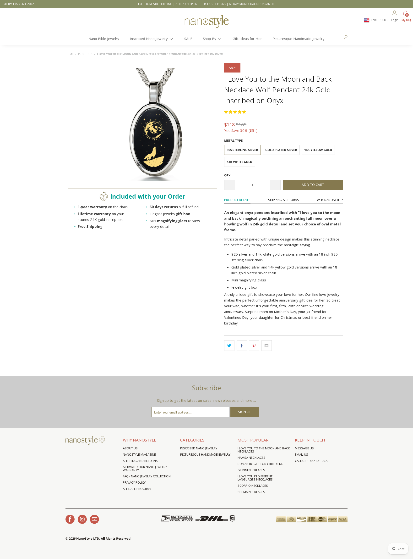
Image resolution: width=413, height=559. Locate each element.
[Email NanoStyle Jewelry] (94, 519)
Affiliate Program (137, 488)
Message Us (304, 448)
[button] (235, 111)
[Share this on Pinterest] (254, 345)
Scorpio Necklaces (253, 485)
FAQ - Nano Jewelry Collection (147, 476)
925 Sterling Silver (242, 150)
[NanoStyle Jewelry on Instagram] (82, 519)
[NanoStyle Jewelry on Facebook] (70, 519)
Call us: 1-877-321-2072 (18, 4)
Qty (227, 175)
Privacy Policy (134, 482)
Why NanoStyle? (330, 200)
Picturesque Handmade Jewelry (298, 38)
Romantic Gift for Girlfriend (260, 464)
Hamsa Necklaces (251, 457)
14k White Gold (239, 162)
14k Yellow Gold (318, 150)
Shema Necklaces (251, 492)
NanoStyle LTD (87, 538)
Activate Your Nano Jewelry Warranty (145, 468)
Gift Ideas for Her (247, 38)
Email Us (301, 454)
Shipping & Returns (283, 200)
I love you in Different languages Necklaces (255, 477)
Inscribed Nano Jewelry (149, 38)
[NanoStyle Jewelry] (206, 25)
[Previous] (98, 124)
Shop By (210, 38)
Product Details (237, 200)
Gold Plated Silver (281, 150)
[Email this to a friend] (266, 345)
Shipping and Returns (140, 460)
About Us (130, 448)
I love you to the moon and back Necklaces (264, 449)
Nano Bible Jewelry (103, 38)
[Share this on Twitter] (229, 345)
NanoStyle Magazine (139, 454)
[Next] (213, 124)
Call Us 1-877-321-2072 (311, 460)
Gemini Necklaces (251, 470)
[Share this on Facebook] (242, 345)
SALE (188, 38)
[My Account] (395, 13)
